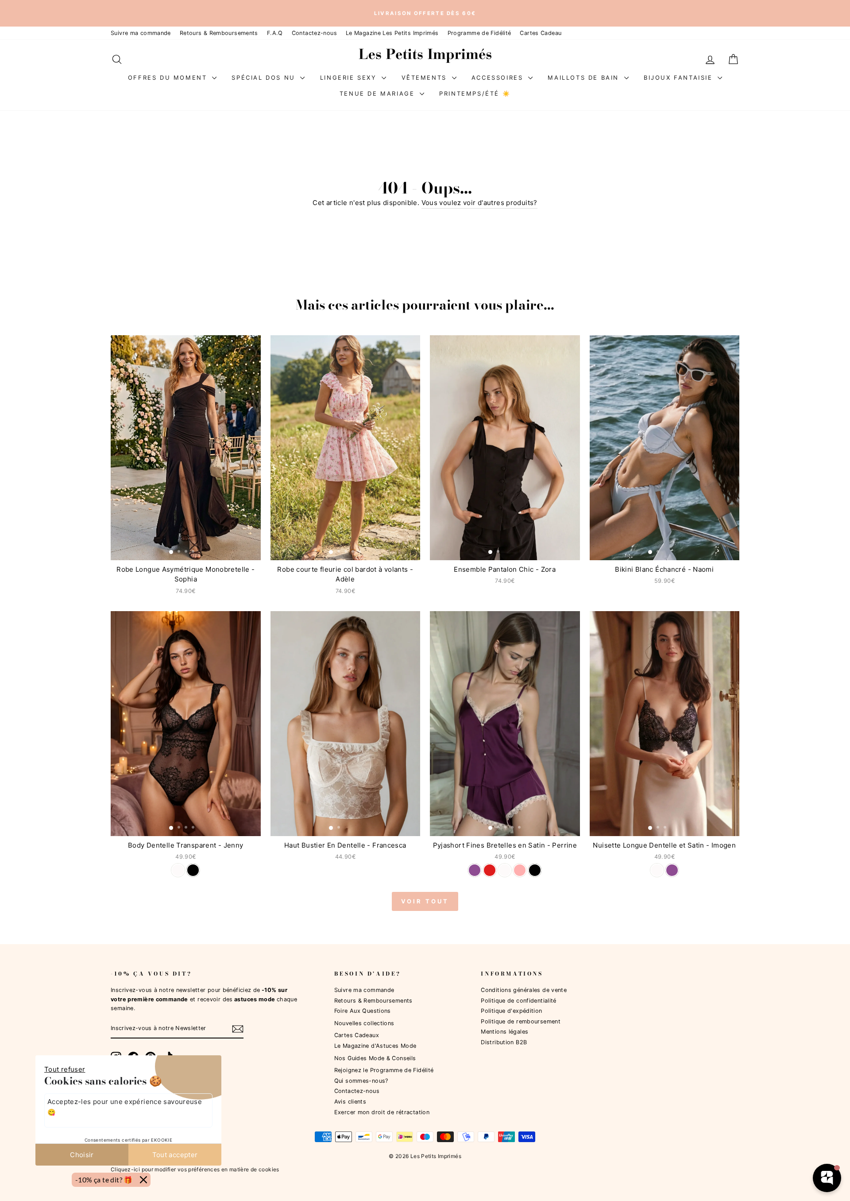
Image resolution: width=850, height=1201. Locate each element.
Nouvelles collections (364, 1023)
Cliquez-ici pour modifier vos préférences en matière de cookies (195, 1169)
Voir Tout (424, 901)
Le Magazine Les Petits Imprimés (392, 33)
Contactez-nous (314, 33)
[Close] (143, 1179)
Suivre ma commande (141, 33)
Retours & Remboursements (219, 33)
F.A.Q (275, 33)
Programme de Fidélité (479, 33)
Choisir (82, 1155)
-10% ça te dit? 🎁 (104, 1179)
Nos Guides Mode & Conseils (375, 1058)
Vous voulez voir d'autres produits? (479, 202)
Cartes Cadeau (540, 33)
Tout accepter (175, 1155)
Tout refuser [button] (64, 1069)
